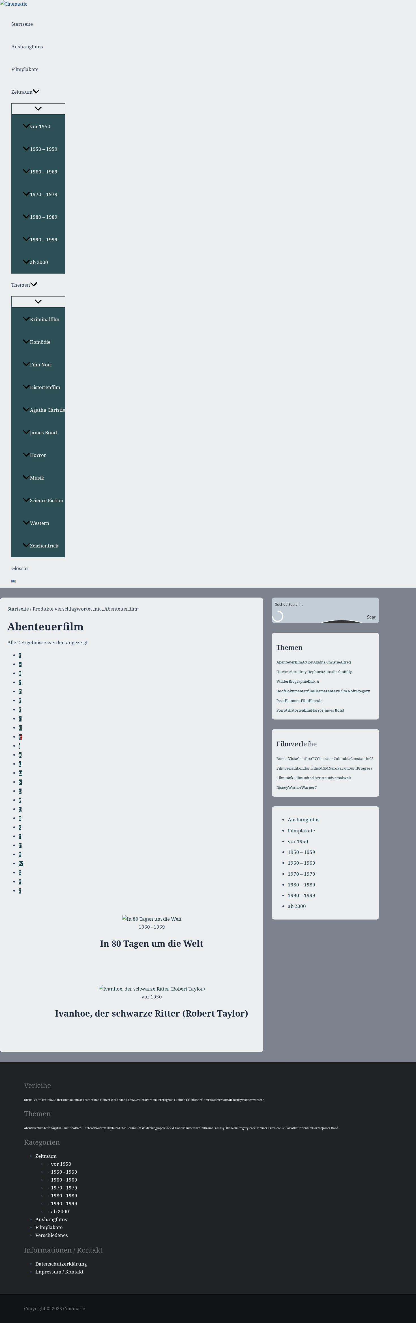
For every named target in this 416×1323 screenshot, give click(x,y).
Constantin (359, 758)
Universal (334, 777)
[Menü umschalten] (38, 109)
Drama (320, 690)
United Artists (314, 777)
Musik (37, 477)
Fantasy (332, 690)
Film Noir (41, 364)
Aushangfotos (27, 46)
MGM (324, 768)
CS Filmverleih (105, 1100)
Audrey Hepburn (308, 671)
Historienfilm (45, 387)
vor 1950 (40, 126)
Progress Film (170, 1100)
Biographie (298, 681)
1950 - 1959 (64, 1172)
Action (307, 662)
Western (39, 523)
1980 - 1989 (64, 1195)
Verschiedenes (51, 1235)
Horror (38, 455)
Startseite (22, 24)
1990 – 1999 (43, 239)
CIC (314, 758)
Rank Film (293, 777)
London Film (308, 768)
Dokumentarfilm (299, 690)
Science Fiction (46, 500)
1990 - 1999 (64, 1203)
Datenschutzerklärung (61, 1263)
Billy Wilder (143, 1128)
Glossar (20, 568)
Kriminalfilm (44, 319)
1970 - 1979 (64, 1187)
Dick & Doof (174, 1128)
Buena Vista (286, 758)
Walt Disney (234, 1100)
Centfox (304, 758)
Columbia (342, 758)
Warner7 (309, 787)
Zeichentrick (44, 545)
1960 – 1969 (43, 171)
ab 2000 (39, 262)
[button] (36, 92)
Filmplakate (24, 69)
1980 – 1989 (43, 217)
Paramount (347, 768)
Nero (333, 768)
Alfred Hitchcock (84, 1128)
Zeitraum (22, 92)
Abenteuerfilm (289, 662)
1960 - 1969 (64, 1179)
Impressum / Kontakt (59, 1271)
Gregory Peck (246, 1128)
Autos (328, 671)
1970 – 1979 (43, 194)
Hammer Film (297, 700)
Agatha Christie (47, 410)
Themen (20, 285)
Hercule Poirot (284, 1128)
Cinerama (325, 758)
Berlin (338, 671)
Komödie (40, 342)
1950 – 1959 (43, 149)
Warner (294, 787)
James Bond (43, 432)
